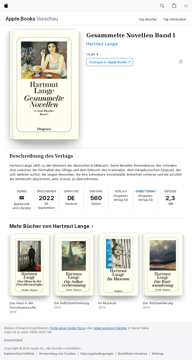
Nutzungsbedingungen (97, 353)
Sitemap (158, 353)
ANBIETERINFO (146, 191)
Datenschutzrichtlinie (19, 353)
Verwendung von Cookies (57, 353)
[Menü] (186, 6)
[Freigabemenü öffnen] (181, 62)
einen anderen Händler (110, 328)
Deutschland (13, 340)
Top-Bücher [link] (147, 19)
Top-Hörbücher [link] (174, 19)
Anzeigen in (108, 62)
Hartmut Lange (102, 43)
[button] (162, 6)
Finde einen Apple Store (67, 328)
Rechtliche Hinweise (132, 353)
